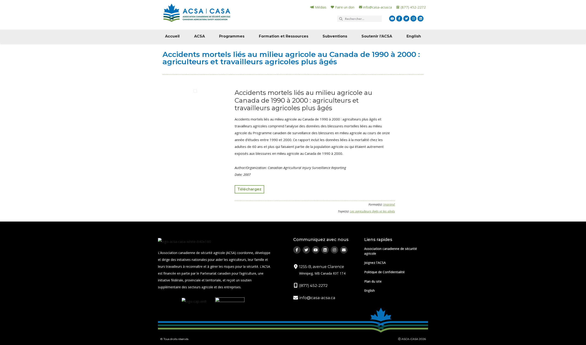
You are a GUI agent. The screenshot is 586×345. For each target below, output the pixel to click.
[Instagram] (413, 18)
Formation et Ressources (283, 36)
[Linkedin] (420, 18)
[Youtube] (392, 18)
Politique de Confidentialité (384, 272)
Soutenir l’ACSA (376, 36)
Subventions (335, 36)
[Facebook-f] (399, 18)
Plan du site (373, 281)
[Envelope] (343, 250)
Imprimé (389, 204)
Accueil (172, 36)
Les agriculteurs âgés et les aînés (372, 211)
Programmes (231, 36)
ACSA (199, 36)
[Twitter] (406, 18)
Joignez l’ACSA (375, 262)
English (414, 36)
